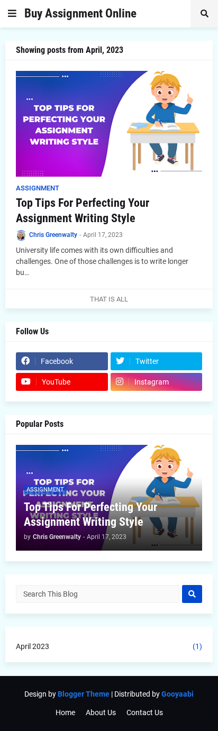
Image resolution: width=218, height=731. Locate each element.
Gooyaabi (177, 694)
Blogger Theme (84, 694)
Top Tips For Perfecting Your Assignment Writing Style (82, 210)
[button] (12, 14)
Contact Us (144, 712)
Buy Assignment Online (80, 13)
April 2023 (109, 646)
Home (65, 712)
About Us (101, 712)
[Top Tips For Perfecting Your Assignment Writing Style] (109, 124)
